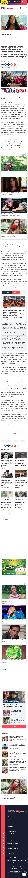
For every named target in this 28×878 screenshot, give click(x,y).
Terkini (5, 42)
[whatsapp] (11, 64)
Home (2, 42)
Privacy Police (23, 866)
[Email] (15, 64)
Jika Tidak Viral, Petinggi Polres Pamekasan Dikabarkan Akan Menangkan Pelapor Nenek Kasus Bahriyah (17, 738)
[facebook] (5, 64)
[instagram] (3, 837)
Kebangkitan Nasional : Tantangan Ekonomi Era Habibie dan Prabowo (12, 705)
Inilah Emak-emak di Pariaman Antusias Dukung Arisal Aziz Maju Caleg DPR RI (17, 769)
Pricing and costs (11, 831)
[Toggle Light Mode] (20, 8)
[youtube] (3, 840)
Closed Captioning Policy (13, 840)
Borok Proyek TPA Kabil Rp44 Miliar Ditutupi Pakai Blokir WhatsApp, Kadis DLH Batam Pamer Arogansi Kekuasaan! (21, 483)
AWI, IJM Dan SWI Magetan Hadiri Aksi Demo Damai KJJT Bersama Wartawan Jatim (17, 761)
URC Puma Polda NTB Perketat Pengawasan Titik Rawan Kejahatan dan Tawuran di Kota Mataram (13, 343)
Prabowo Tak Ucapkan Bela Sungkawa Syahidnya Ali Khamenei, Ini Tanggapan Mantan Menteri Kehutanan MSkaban (17, 719)
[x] (8, 64)
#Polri (22, 441)
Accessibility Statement (13, 843)
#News (16, 441)
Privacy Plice (10, 853)
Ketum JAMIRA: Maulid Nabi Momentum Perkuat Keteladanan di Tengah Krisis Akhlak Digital (7, 482)
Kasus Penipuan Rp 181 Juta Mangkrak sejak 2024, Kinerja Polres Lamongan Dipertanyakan (7, 464)
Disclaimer (10, 850)
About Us (12, 4)
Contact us (15, 866)
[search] (17, 8)
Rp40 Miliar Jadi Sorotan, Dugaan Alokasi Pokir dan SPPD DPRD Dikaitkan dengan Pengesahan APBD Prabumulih (14, 329)
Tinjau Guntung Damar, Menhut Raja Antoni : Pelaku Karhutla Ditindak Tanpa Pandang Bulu (14, 333)
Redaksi (9, 866)
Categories (10, 826)
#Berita (9, 441)
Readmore (13, 726)
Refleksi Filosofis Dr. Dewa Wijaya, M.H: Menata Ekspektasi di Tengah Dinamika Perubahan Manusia (17, 712)
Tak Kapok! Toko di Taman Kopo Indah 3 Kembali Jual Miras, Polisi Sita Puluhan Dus (13, 348)
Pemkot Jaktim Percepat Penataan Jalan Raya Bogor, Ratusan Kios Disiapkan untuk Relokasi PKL (20, 503)
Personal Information (12, 845)
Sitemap (24, 4)
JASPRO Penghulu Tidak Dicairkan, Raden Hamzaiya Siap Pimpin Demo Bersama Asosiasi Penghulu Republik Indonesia (17, 746)
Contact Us (18, 4)
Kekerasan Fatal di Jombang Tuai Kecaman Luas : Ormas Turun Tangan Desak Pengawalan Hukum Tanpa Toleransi (13, 338)
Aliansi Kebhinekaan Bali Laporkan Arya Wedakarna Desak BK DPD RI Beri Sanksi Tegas (14, 324)
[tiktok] (3, 844)
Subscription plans (12, 828)
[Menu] (23, 8)
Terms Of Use (14, 868)
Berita (15, 292)
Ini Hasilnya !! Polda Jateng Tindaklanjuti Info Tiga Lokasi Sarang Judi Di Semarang (17, 753)
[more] (18, 64)
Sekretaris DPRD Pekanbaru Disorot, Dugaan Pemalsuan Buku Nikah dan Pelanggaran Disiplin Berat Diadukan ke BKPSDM (6, 504)
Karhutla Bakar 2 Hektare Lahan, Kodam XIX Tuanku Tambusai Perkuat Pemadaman (21, 463)
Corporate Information (12, 848)
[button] (8, 73)
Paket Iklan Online (11, 833)
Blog (8, 823)
